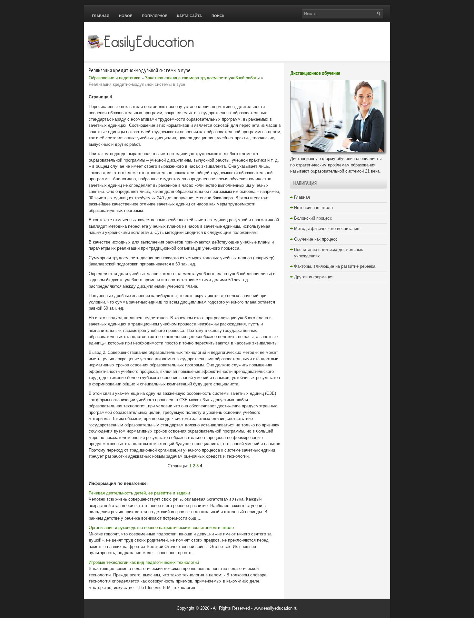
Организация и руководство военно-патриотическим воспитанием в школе (161, 527)
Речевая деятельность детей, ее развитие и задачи (139, 493)
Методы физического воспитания (326, 228)
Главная (100, 16)
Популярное (154, 16)
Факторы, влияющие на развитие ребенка (334, 266)
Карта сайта (189, 16)
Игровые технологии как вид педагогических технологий (144, 562)
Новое (125, 16)
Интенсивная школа (313, 207)
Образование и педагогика (114, 77)
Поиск (218, 16)
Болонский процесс (313, 218)
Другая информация (313, 276)
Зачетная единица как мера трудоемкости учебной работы (202, 77)
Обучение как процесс (316, 239)
